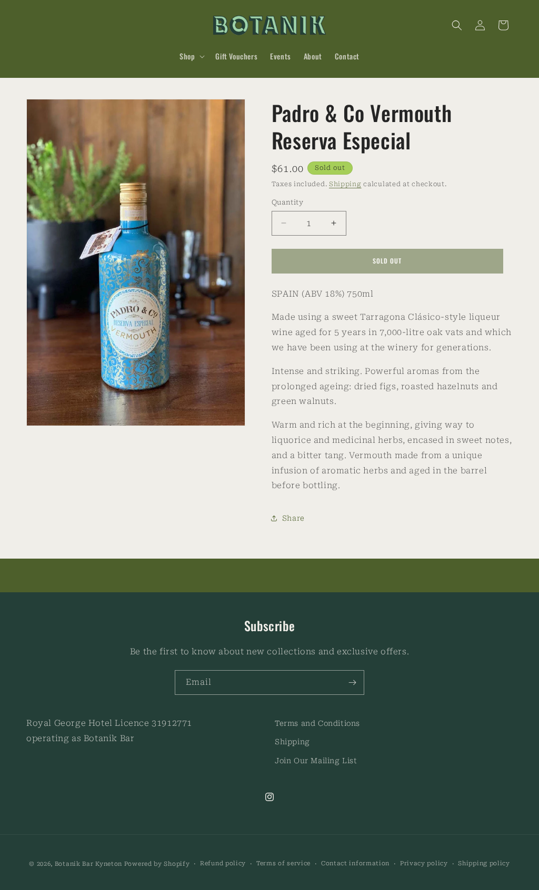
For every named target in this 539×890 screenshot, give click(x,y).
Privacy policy (424, 863)
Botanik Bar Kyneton (88, 864)
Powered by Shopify (157, 864)
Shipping (345, 184)
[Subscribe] (352, 682)
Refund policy (223, 863)
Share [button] (293, 518)
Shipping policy (484, 863)
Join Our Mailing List (316, 760)
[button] (191, 56)
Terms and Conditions (317, 723)
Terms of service (283, 863)
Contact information (355, 863)
